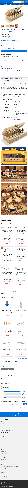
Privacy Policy (4, 461)
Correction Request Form (7, 369)
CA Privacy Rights (4, 462)
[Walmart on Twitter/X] (4, 477)
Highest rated (15, 401)
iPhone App (3, 470)
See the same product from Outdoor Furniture (18, 288)
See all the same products (22, 358)
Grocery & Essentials (21, 4)
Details (10, 68)
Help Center (21, 413)
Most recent (7, 401)
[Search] (22, 2)
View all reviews (5, 387)
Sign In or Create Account (10, 413)
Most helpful (23, 401)
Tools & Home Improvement (14, 79)
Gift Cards (3, 441)
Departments (5, 4)
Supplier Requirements (5, 430)
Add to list (7, 70)
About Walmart (4, 421)
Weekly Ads (19, 415)
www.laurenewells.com (13, 40)
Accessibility (3, 451)
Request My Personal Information (7, 464)
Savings (15, 4)
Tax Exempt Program (5, 455)
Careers (2, 423)
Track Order (11, 415)
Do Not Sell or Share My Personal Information (9, 466)
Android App (3, 472)
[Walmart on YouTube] (6, 477)
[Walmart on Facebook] (2, 477)
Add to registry (21, 70)
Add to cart (14, 51)
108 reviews (9, 31)
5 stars (2, 391)
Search (25, 404)
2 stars (2, 396)
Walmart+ (3, 440)
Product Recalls (4, 453)
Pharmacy (3, 448)
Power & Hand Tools (23, 79)
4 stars (2, 393)
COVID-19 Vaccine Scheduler (6, 446)
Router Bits (22, 81)
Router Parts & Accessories (14, 81)
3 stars (2, 394)
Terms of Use (3, 459)
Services (10, 4)
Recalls (2, 449)
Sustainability (3, 428)
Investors (3, 427)
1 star (2, 397)
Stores (2, 436)
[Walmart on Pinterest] (9, 477)
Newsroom (3, 425)
